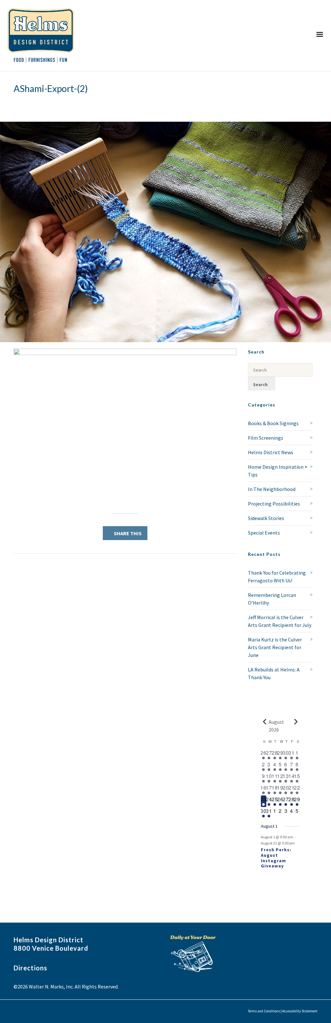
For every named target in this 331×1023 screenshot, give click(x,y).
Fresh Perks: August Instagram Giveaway (276, 858)
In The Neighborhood (271, 489)
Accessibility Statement (299, 1011)
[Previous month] (265, 722)
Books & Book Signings (273, 423)
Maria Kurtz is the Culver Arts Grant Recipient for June (275, 647)
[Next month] (296, 722)
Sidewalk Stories (266, 518)
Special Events (264, 532)
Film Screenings (265, 438)
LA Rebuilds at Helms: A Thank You (274, 673)
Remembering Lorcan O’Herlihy (272, 599)
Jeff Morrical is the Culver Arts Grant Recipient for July (279, 621)
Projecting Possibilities (274, 503)
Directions (30, 968)
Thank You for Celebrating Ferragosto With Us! (277, 576)
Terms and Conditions (264, 1011)
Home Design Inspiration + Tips (277, 471)
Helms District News (270, 452)
